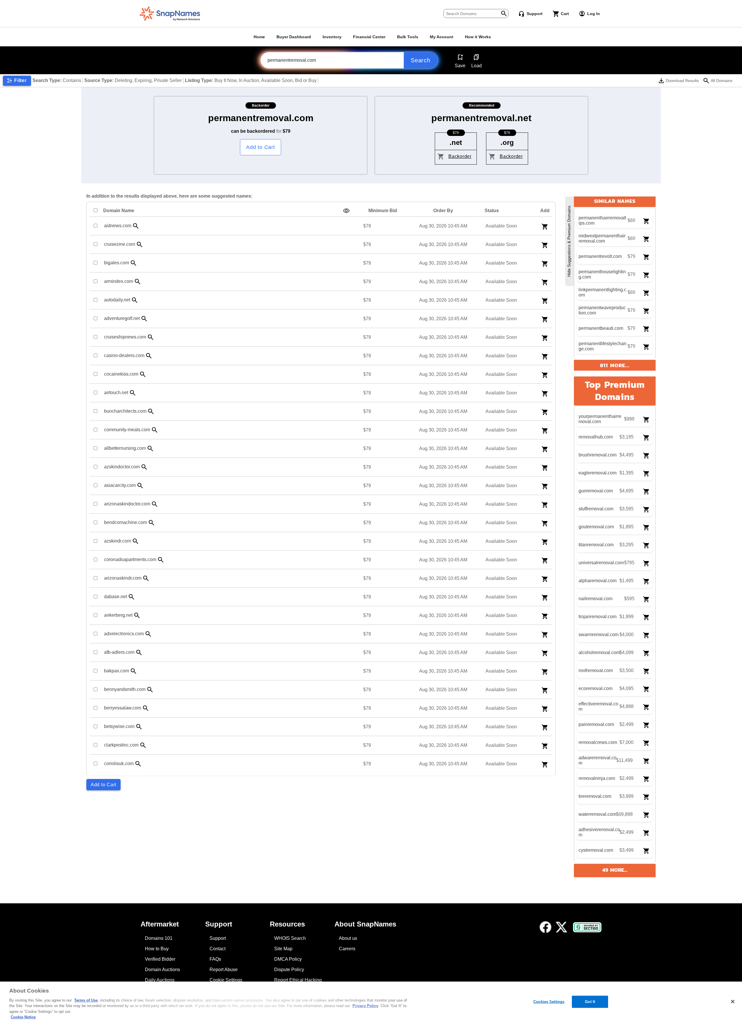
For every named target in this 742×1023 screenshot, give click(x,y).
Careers (347, 948)
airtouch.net (116, 392)
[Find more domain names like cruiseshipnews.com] (151, 337)
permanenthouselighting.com (602, 274)
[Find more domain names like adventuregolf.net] (144, 318)
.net (456, 142)
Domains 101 (158, 938)
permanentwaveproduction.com (602, 310)
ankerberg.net (118, 615)
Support (218, 938)
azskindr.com (117, 540)
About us (348, 938)
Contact (217, 948)
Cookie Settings (226, 980)
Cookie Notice (23, 1017)
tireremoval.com (595, 796)
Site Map (283, 948)
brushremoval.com (597, 454)
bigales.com (116, 262)
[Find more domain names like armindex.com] (138, 281)
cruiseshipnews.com (125, 336)
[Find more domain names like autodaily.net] (135, 300)
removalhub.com (596, 436)
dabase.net (115, 596)
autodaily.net (117, 299)
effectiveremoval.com (598, 706)
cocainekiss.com (121, 374)
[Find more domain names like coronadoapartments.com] (161, 560)
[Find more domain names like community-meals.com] (155, 430)
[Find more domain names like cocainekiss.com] (143, 374)
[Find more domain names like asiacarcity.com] (140, 485)
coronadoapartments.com (130, 559)
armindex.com (118, 281)
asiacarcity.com (120, 485)
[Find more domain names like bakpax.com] (134, 671)
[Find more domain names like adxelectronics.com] (148, 634)
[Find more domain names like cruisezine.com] (140, 244)
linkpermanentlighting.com (602, 292)
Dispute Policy (289, 969)
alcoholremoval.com (599, 652)
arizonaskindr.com (122, 578)
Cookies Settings (548, 1002)
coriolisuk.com (119, 763)
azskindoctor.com (122, 466)
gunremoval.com (596, 490)
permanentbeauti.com (601, 328)
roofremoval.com (596, 670)
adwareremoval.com (597, 760)
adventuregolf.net (122, 318)
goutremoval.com (596, 526)
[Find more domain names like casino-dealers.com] (149, 355)
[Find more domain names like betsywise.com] (139, 726)
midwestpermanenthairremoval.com (602, 238)
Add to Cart (260, 147)
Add (545, 210)
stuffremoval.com (596, 508)
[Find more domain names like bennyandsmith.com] (150, 689)
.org (507, 142)
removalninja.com (597, 778)
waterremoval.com (597, 814)
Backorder (460, 156)
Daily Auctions (159, 980)
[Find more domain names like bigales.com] (134, 263)
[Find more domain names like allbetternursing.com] (150, 448)
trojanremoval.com (597, 616)
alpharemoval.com (597, 580)
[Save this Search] (460, 57)
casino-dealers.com (124, 355)
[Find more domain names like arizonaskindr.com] (146, 578)
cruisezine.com (119, 244)
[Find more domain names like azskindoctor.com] (144, 467)
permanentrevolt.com (600, 256)
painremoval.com (596, 724)
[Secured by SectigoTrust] (587, 927)
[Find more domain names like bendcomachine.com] (152, 522)
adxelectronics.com (124, 633)
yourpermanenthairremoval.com (600, 419)
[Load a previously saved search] (476, 57)
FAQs (215, 959)
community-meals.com (127, 429)
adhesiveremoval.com (599, 832)
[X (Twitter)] (561, 927)
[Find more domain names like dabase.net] (132, 597)
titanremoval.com (596, 544)
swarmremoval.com (599, 634)
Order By (443, 210)
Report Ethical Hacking (298, 980)
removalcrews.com (598, 742)
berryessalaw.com (122, 707)
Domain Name (118, 210)
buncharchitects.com (125, 411)
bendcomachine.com (125, 522)
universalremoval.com (601, 562)
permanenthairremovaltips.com (602, 220)
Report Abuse (224, 969)
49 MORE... (615, 870)
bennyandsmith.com (125, 689)
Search (420, 60)
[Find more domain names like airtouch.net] (133, 393)
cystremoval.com (596, 850)
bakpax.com (116, 670)
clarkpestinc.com (121, 744)
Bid (382, 210)
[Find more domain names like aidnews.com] (136, 226)
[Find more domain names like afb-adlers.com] (139, 652)
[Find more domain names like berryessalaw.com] (146, 708)
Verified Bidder (160, 959)
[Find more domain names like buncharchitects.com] (151, 411)
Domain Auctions (162, 969)
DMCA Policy (288, 959)
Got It (590, 1002)
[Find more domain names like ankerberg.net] (137, 615)
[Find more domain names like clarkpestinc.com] (143, 745)
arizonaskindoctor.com (127, 503)
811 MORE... (615, 365)
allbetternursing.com (125, 448)
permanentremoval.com (260, 118)
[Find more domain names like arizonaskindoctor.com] (155, 504)
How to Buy (157, 948)
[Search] (504, 13)
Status (492, 210)
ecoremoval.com (595, 688)
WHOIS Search (290, 938)
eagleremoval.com (597, 472)
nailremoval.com (595, 598)
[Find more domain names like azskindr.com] (136, 541)
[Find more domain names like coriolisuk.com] (138, 764)
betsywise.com (119, 726)
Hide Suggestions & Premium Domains (569, 241)
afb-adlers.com (119, 652)
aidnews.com (117, 225)
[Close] (732, 1001)
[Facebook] (545, 927)
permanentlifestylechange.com (602, 346)
